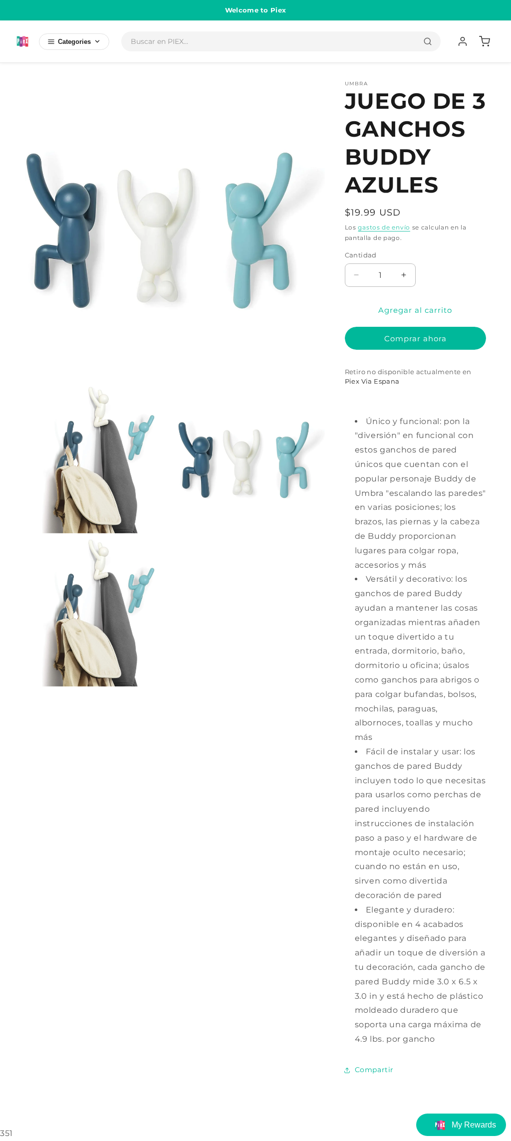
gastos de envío (384, 227)
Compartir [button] (374, 1069)
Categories (74, 41)
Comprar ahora (415, 338)
